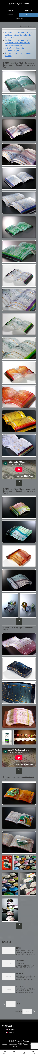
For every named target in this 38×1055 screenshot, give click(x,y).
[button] (34, 566)
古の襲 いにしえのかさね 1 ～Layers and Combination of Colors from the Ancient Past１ (18, 35)
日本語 (11, 1033)
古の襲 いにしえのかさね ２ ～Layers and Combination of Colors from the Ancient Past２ (17, 42)
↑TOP (19, 483)
